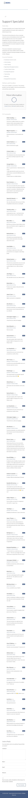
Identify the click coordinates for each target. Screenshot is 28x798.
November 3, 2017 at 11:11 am (12, 475)
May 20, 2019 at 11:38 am (11, 260)
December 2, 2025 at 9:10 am (12, 119)
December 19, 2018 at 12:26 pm (12, 428)
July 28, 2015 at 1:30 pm (11, 645)
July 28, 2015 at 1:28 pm (11, 700)
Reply (24, 117)
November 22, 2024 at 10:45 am (12, 183)
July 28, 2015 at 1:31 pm (11, 608)
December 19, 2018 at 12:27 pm (12, 418)
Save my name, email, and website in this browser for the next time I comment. (13, 780)
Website (4, 772)
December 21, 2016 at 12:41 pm (12, 534)
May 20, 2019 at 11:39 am (11, 235)
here (14, 106)
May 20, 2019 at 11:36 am (11, 296)
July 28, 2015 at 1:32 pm (11, 573)
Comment (4, 748)
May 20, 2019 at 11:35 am (11, 305)
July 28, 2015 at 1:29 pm (11, 680)
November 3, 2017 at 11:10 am (12, 484)
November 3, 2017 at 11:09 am (12, 510)
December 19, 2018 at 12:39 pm (12, 361)
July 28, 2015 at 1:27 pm (11, 710)
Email (3, 767)
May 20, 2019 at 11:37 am (11, 275)
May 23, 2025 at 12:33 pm (11, 153)
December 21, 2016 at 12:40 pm (12, 561)
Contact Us (6, 106)
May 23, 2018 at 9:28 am (11, 441)
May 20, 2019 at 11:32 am (11, 327)
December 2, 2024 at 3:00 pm (12, 165)
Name (3, 761)
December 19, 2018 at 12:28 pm (12, 394)
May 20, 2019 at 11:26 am (11, 350)
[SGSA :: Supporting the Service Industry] (7, 3)
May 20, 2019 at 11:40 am (11, 200)
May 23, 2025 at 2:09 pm (11, 143)
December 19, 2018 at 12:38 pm (12, 372)
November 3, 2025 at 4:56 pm (12, 132)
